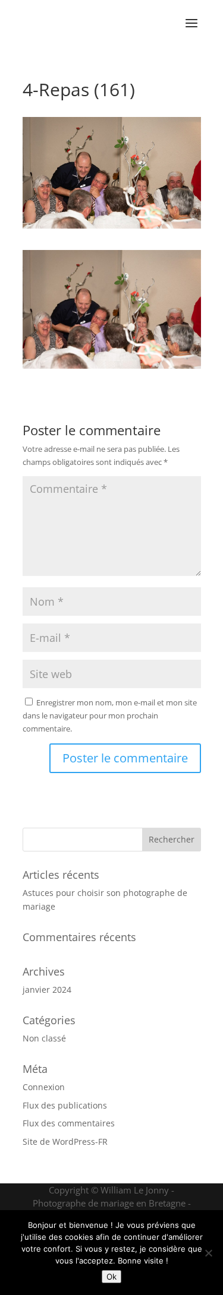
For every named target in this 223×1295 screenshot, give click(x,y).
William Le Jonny (134, 1190)
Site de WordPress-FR (65, 1141)
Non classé (44, 1038)
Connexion (44, 1087)
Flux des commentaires (69, 1123)
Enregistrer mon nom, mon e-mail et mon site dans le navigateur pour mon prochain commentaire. (110, 715)
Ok (111, 1276)
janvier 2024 (47, 989)
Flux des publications (65, 1105)
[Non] (208, 1253)
